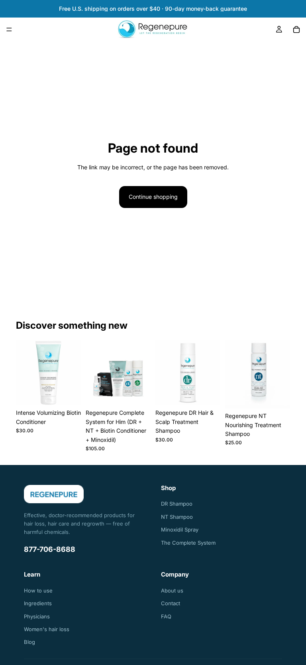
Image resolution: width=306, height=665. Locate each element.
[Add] (68, 393)
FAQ (166, 616)
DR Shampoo (176, 503)
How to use (38, 590)
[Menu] (9, 29)
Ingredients (38, 603)
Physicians (37, 616)
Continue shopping (153, 196)
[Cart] (296, 29)
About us (172, 590)
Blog (29, 642)
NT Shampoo (177, 517)
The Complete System (188, 542)
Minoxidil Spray (179, 529)
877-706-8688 (49, 549)
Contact (170, 603)
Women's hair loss (46, 629)
